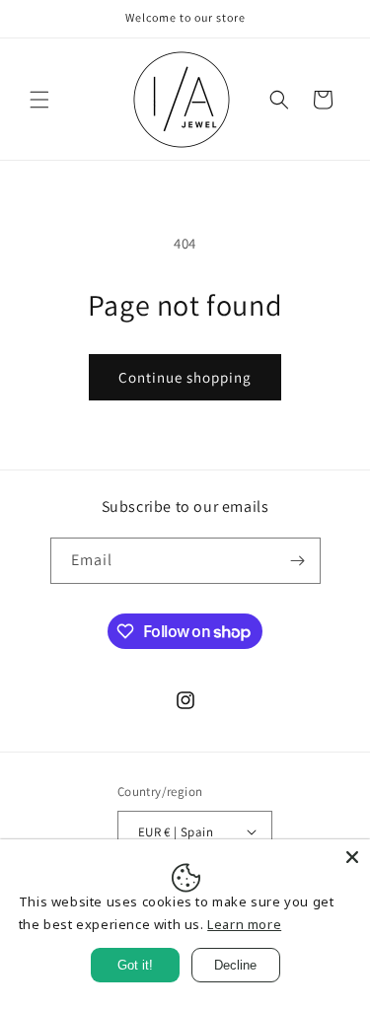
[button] (39, 99)
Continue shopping (185, 377)
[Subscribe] (298, 561)
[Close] (352, 857)
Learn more (244, 924)
